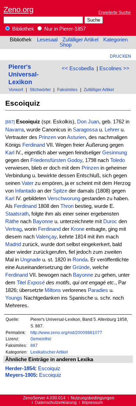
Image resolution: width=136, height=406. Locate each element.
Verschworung (63, 198)
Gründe (81, 267)
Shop (65, 45)
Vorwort (16, 89)
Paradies (98, 290)
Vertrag (13, 229)
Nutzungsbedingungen (92, 398)
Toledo (117, 160)
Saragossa (85, 129)
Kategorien (115, 39)
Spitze (60, 191)
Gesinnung (114, 152)
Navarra (14, 129)
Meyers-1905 (20, 375)
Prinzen (47, 137)
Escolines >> (114, 68)
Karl (9, 152)
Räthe (12, 221)
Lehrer (112, 129)
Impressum (92, 402)
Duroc (110, 221)
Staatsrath (17, 214)
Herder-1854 (20, 368)
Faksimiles (67, 89)
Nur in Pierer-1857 (64, 29)
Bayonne (43, 221)
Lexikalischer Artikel (49, 352)
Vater (27, 183)
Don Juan (88, 121)
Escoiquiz (49, 368)
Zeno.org (18, 9)
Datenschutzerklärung (56, 402)
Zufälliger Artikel (80, 39)
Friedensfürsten (48, 160)
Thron (67, 206)
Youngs (13, 298)
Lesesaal (47, 39)
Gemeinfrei (40, 338)
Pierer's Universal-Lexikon (23, 74)
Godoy (74, 160)
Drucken (120, 56)
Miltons (53, 290)
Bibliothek (22, 29)
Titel (21, 282)
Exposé (36, 282)
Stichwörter (40, 89)
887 (34, 345)
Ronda (80, 259)
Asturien (76, 137)
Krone (77, 229)
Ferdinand (33, 145)
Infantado (25, 191)
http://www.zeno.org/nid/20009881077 (66, 332)
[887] (10, 122)
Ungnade (30, 259)
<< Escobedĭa (78, 68)
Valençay (46, 236)
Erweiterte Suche (114, 12)
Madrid (13, 244)
